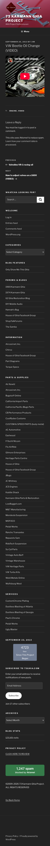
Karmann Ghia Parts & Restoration (22, 498)
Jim (33, 42)
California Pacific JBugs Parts (20, 407)
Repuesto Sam (13, 538)
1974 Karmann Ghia (15, 292)
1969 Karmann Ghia (15, 287)
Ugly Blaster (12, 629)
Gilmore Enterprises (15, 452)
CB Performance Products (18, 413)
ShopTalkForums (14, 321)
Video (21, 111)
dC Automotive (13, 430)
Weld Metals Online (15, 578)
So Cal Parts (12, 549)
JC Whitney (11, 481)
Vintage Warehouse (15, 561)
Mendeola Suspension (17, 515)
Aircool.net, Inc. (13, 344)
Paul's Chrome (13, 618)
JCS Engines (12, 486)
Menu (26, 31)
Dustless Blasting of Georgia (19, 612)
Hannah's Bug (12, 309)
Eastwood (10, 435)
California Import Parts (17, 401)
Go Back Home (13, 800)
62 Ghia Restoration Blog (18, 298)
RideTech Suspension (16, 543)
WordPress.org (13, 234)
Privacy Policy (12, 836)
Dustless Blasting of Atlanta (19, 606)
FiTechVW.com (13, 441)
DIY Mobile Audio (14, 304)
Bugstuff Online (13, 395)
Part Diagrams (13, 361)
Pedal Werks (12, 526)
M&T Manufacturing (16, 509)
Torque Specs (12, 367)
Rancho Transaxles (15, 532)
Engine (13, 111)
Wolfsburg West (14, 583)
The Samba (11, 327)
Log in (9, 217)
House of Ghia (12, 464)
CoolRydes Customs (16, 418)
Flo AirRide (11, 447)
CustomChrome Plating (17, 601)
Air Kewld (10, 384)
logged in (22, 127)
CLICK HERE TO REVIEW (18, 754)
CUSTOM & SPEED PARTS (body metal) (25, 424)
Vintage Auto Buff (14, 555)
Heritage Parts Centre (16, 458)
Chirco (9, 350)
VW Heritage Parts (15, 566)
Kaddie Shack (12, 492)
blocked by (28, 771)
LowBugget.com (14, 504)
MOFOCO (10, 521)
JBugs (8, 475)
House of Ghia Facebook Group (21, 315)
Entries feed (12, 223)
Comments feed (14, 229)
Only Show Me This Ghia (17, 269)
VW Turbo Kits (13, 572)
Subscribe (14, 695)
